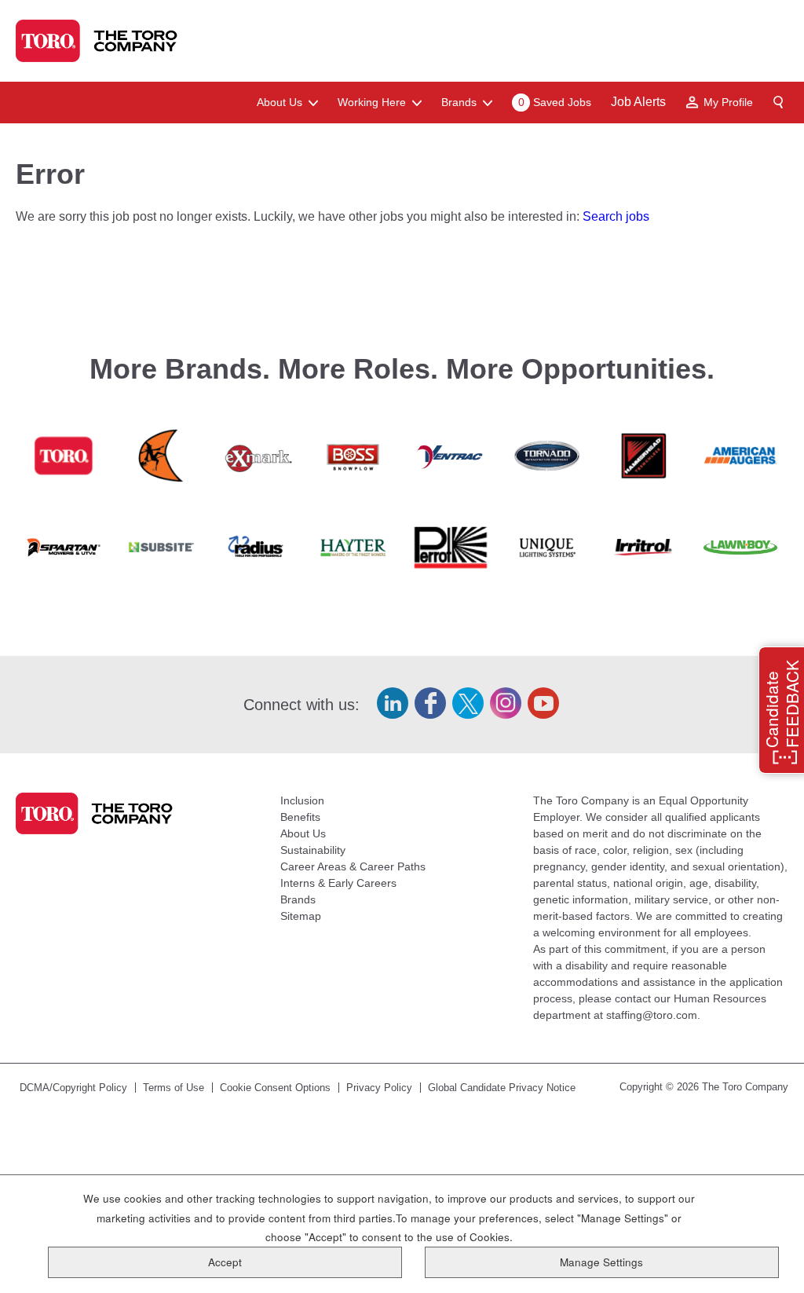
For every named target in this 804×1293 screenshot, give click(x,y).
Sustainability (312, 850)
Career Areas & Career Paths (353, 866)
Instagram (505, 703)
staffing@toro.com (651, 1015)
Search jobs (616, 216)
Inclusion (302, 800)
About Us (303, 833)
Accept (225, 1262)
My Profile (728, 102)
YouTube (543, 703)
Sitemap (300, 916)
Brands (298, 899)
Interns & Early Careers (338, 883)
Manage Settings (601, 1262)
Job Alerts (638, 101)
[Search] (779, 102)
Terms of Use (173, 1087)
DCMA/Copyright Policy (73, 1087)
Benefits (300, 817)
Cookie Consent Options (275, 1087)
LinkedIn (392, 703)
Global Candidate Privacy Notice (502, 1087)
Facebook (430, 703)
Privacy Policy (379, 1087)
